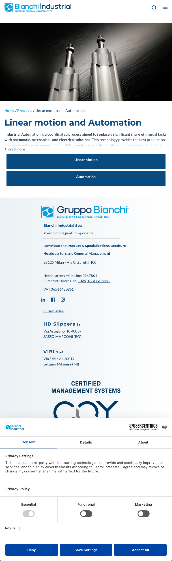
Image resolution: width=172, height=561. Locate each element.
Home (9, 110)
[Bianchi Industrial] (38, 7)
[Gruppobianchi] (85, 217)
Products (24, 110)
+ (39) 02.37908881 (94, 281)
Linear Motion (86, 159)
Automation (86, 176)
